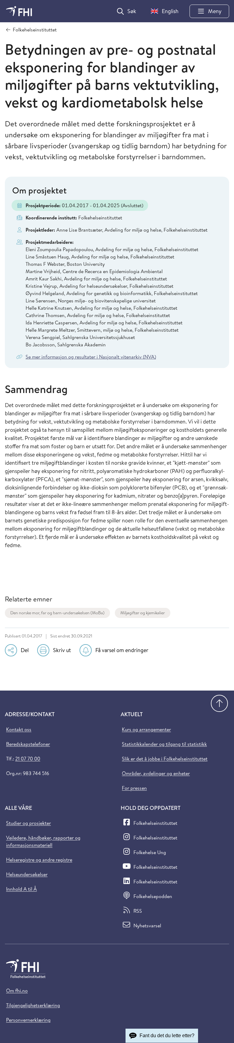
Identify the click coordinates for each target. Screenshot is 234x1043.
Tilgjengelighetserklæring (33, 1005)
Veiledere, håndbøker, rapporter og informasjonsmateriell (43, 841)
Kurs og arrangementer (146, 729)
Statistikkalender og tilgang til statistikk (164, 744)
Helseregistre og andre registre (39, 859)
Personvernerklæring (28, 1019)
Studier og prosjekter (28, 823)
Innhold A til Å (21, 889)
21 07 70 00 (27, 758)
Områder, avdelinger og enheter (156, 773)
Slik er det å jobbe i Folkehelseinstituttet (164, 758)
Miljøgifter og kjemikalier (142, 613)
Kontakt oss (18, 729)
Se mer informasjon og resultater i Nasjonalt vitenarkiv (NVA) (91, 356)
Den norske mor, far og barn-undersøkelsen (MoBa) (57, 613)
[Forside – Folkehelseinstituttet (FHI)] (19, 11)
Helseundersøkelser (27, 874)
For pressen (134, 788)
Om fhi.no (17, 990)
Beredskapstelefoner (28, 744)
